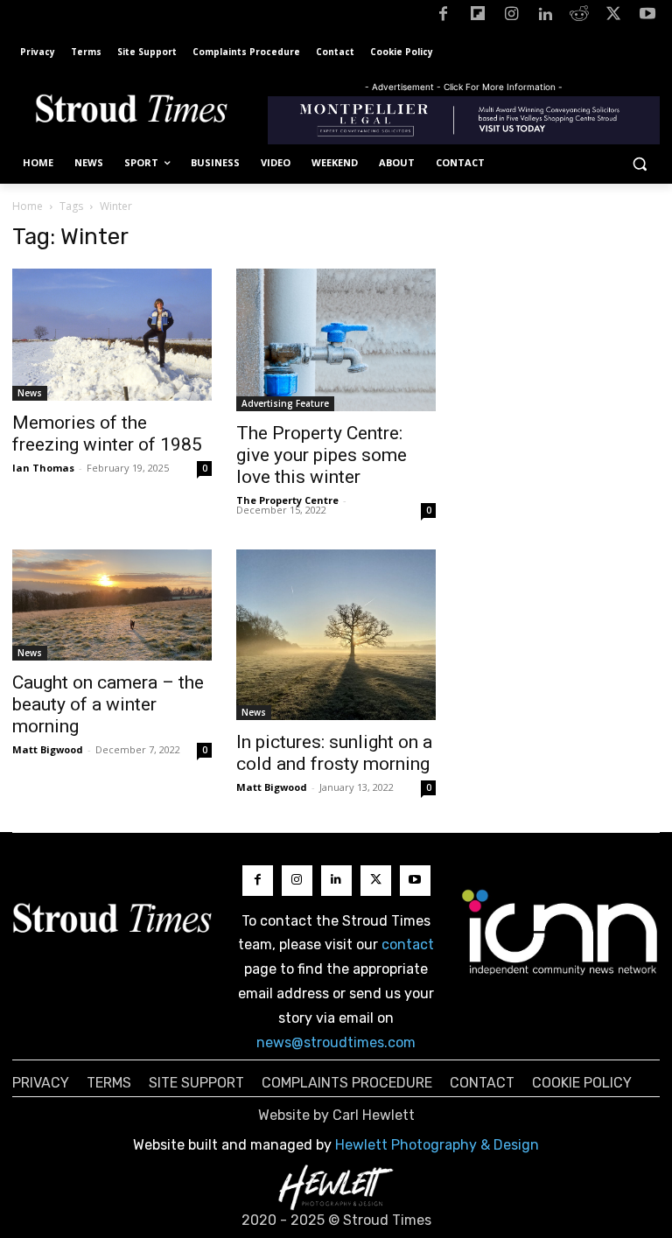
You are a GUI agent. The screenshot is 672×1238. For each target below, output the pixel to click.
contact (408, 944)
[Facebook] (443, 17)
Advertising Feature (285, 403)
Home (27, 206)
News (30, 393)
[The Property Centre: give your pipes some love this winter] (336, 340)
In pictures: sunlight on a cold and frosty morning (334, 752)
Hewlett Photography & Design (437, 1145)
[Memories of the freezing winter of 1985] (112, 335)
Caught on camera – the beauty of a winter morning (108, 704)
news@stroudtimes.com (336, 1042)
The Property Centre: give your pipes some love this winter (321, 455)
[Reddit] (579, 17)
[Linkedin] (545, 17)
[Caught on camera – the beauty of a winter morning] (112, 604)
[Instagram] (511, 17)
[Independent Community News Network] (560, 932)
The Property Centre (287, 500)
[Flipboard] (477, 17)
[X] (613, 17)
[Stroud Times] (131, 111)
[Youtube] (647, 17)
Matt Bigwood (47, 749)
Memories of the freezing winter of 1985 (107, 433)
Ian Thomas (43, 467)
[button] (639, 163)
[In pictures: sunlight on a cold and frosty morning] (336, 634)
